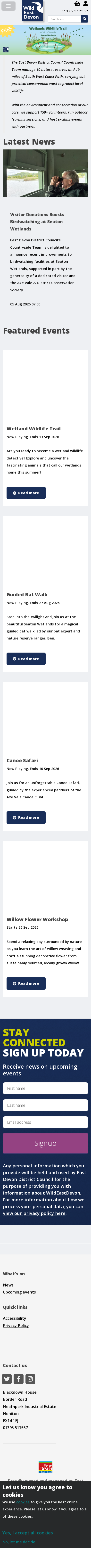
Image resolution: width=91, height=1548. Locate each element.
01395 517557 (74, 10)
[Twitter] (7, 1379)
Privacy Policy (16, 1325)
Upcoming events (19, 1292)
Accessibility (14, 1318)
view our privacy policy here (34, 1213)
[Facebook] (18, 1379)
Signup (45, 1143)
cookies (23, 1501)
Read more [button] (28, 492)
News (8, 1285)
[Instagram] (30, 1379)
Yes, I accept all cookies (27, 1533)
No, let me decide (18, 1542)
